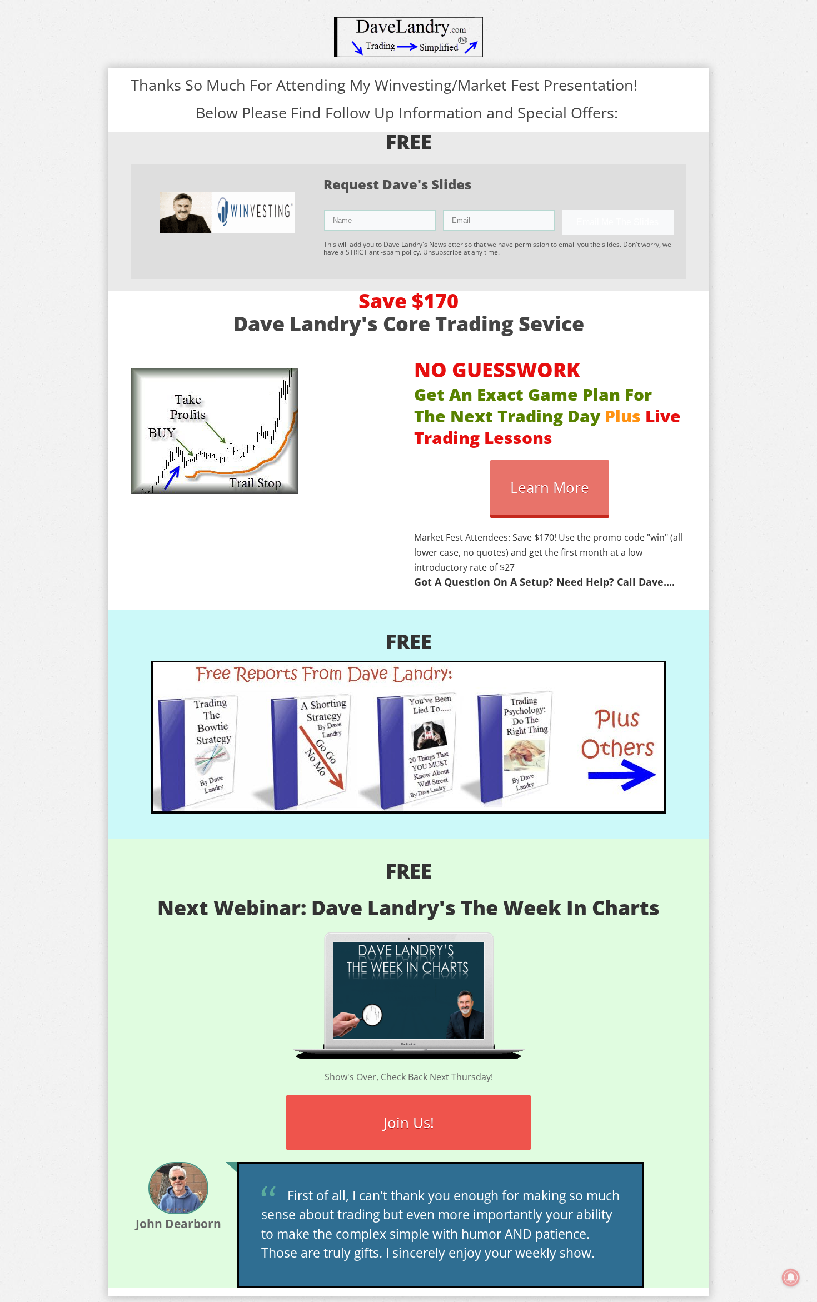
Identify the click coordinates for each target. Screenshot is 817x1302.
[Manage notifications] (791, 1277)
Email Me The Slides (617, 222)
